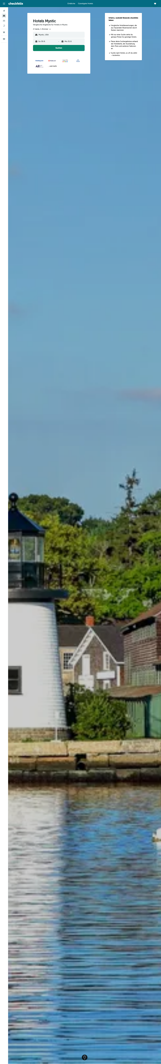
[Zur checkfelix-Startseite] (15, 3)
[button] (4, 3)
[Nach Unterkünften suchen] (4, 15)
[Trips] (4, 32)
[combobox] (42, 29)
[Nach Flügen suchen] (4, 10)
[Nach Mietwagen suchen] (4, 20)
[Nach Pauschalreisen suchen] (4, 25)
